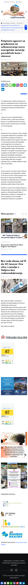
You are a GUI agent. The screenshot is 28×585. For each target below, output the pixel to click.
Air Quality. (7, 347)
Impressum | (8, 561)
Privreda (3, 242)
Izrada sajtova (14, 577)
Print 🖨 (24, 93)
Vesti (8, 242)
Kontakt (14, 565)
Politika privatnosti (18, 563)
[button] (22, 214)
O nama (16, 561)
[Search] (26, 12)
